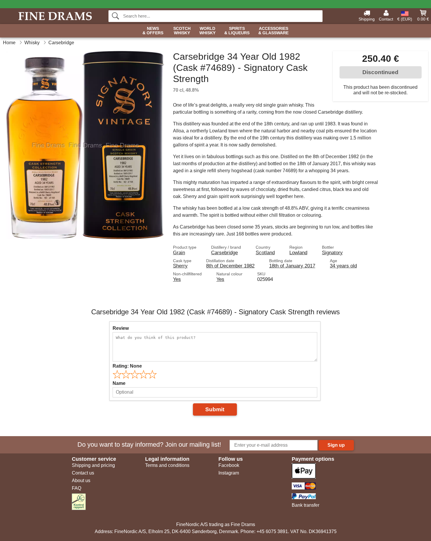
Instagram (228, 472)
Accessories (273, 30)
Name (119, 383)
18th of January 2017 (292, 266)
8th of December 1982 (230, 266)
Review (121, 328)
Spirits (237, 30)
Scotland (265, 252)
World (207, 30)
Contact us (83, 472)
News (152, 30)
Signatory (332, 252)
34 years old (343, 266)
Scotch (182, 30)
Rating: (127, 365)
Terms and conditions (167, 465)
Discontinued (380, 72)
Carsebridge (224, 252)
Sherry (180, 266)
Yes (177, 279)
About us (81, 480)
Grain (179, 252)
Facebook (228, 465)
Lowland (298, 252)
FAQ (76, 488)
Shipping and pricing (93, 465)
